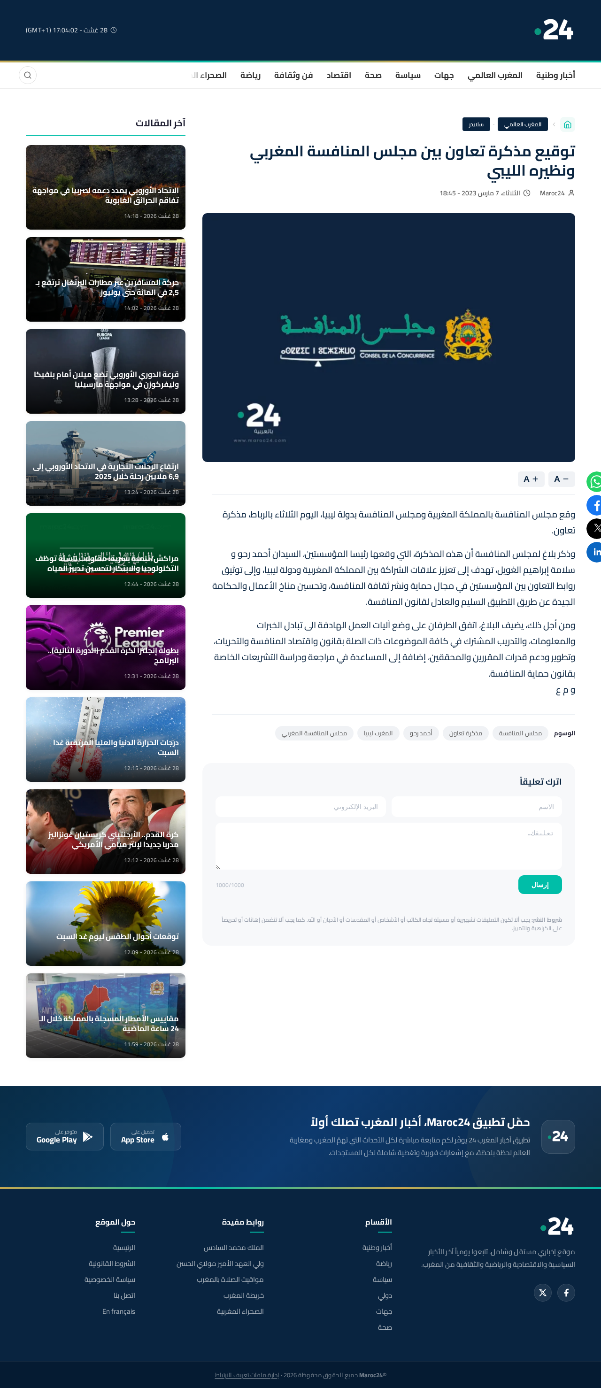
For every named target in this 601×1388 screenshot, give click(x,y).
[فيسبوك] (566, 1293)
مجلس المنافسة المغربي (314, 733)
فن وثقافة (293, 75)
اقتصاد (339, 75)
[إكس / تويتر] (543, 1293)
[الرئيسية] (567, 124)
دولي (385, 1295)
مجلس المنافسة (520, 733)
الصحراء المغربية (198, 75)
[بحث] (28, 75)
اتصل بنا (124, 1295)
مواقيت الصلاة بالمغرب (230, 1279)
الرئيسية (124, 1247)
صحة (373, 75)
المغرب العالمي (495, 75)
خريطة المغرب (243, 1295)
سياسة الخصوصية (110, 1279)
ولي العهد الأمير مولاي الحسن (220, 1263)
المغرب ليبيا (378, 733)
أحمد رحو (421, 733)
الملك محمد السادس (233, 1247)
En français (118, 1311)
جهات (444, 75)
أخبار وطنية (555, 75)
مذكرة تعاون (465, 733)
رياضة (250, 75)
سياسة (408, 75)
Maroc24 (552, 193)
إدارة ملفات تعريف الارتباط (247, 1374)
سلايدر (476, 124)
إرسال (540, 884)
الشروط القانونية (112, 1263)
